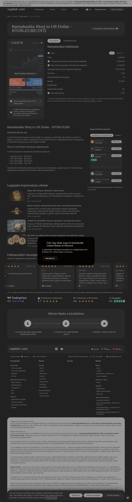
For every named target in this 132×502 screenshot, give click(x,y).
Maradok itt (50, 258)
